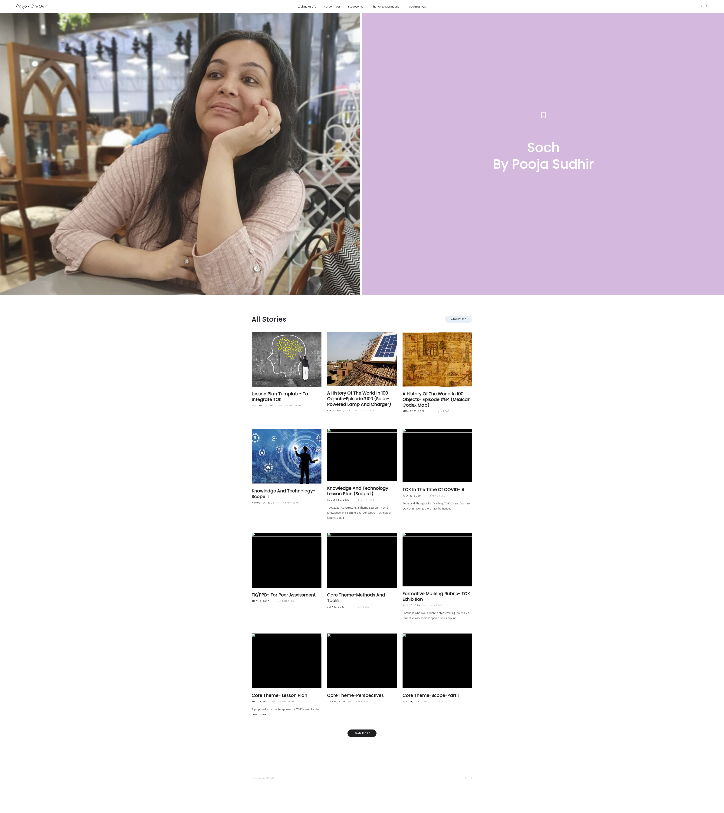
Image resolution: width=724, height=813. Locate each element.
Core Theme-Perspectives (355, 695)
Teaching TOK (416, 6)
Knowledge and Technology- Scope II (283, 494)
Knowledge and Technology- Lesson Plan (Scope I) (358, 491)
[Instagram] (707, 6)
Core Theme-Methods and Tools (356, 598)
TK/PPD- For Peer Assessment (284, 595)
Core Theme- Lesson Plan (279, 695)
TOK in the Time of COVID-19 (433, 490)
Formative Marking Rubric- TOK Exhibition (436, 596)
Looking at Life (307, 6)
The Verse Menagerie (385, 6)
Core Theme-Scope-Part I (431, 695)
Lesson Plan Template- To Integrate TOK (280, 396)
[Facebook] (702, 6)
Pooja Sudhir (31, 6)
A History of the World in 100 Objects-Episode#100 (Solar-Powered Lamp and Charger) (359, 398)
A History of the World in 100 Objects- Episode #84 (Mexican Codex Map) (437, 399)
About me (458, 319)
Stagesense (356, 6)
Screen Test (332, 6)
